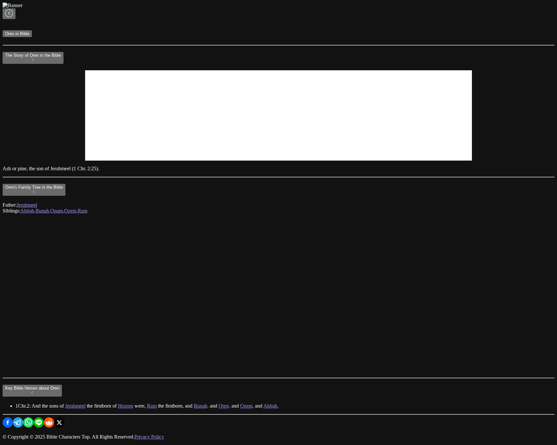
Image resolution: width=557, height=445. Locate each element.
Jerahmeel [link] (27, 205)
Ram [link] (82, 210)
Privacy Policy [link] (149, 437)
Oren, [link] (224, 406)
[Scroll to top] (9, 13)
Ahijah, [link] (27, 210)
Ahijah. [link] (270, 406)
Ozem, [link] (71, 210)
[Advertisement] (278, 115)
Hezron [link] (125, 406)
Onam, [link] (57, 210)
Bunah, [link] (42, 210)
